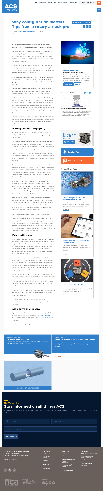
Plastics (45, 457)
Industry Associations (87, 456)
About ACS (46, 464)
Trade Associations (86, 457)
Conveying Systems (24, 324)
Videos (64, 461)
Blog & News (66, 451)
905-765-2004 (13, 459)
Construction (46, 456)
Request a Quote (63, 2)
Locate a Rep (52, 2)
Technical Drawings (67, 464)
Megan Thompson (27, 31)
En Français (42, 2)
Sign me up (10, 436)
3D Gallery (46, 468)
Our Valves (46, 451)
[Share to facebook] (84, 26)
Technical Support (41, 324)
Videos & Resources (68, 459)
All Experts (77, 84)
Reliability (32, 324)
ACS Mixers (84, 465)
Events (63, 455)
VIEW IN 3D (70, 142)
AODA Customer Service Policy (89, 453)
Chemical (45, 460)
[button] (85, 93)
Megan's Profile (68, 84)
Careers (83, 455)
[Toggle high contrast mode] (36, 3)
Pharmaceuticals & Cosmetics (51, 459)
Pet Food (45, 455)
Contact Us (73, 2)
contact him (45, 315)
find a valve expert (47, 317)
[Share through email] (90, 27)
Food (44, 453)
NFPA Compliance (68, 470)
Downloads (65, 462)
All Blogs (64, 453)
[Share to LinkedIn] (87, 26)
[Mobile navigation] (99, 10)
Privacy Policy (85, 459)
